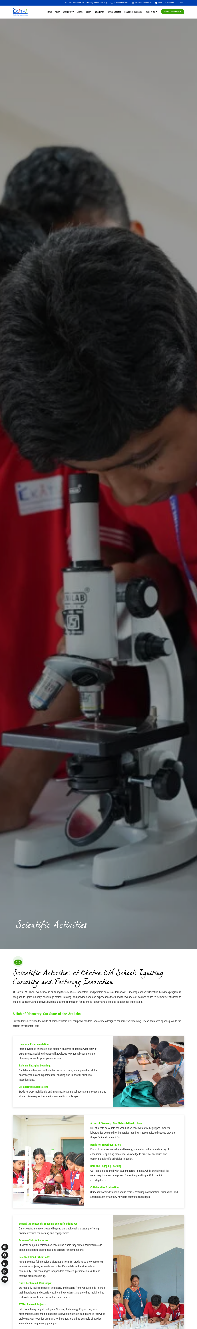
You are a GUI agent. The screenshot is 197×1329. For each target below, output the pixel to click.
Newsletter (99, 12)
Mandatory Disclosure (133, 12)
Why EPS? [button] (67, 12)
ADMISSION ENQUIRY (172, 11)
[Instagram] (4, 1247)
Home (49, 12)
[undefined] (4, 1255)
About (57, 12)
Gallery (88, 12)
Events (79, 12)
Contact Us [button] (150, 12)
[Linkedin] (4, 1263)
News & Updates (114, 12)
